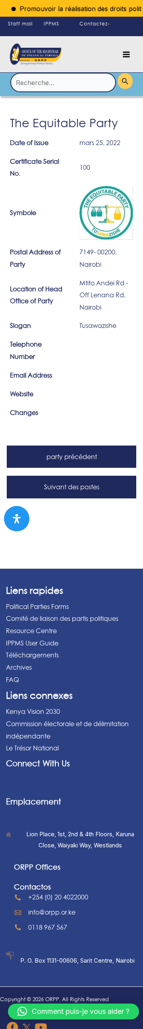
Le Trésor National (32, 748)
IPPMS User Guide (32, 643)
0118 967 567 (47, 927)
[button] (73, 1011)
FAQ (12, 680)
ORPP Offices (37, 866)
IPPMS (51, 24)
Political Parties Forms (37, 606)
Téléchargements (32, 655)
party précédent (71, 457)
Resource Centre (31, 631)
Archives (19, 667)
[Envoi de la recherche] (125, 81)
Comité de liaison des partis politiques (62, 618)
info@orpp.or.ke (51, 912)
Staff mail (20, 24)
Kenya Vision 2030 (33, 711)
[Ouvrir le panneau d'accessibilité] (16, 518)
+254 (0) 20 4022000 (58, 897)
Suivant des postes (71, 487)
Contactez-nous (94, 31)
